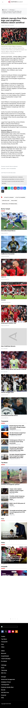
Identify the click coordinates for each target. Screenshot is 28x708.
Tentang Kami (5, 684)
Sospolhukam (5, 656)
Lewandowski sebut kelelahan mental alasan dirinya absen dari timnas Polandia (13, 368)
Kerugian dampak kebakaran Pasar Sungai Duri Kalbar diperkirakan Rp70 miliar (17, 456)
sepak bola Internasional (9, 203)
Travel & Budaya (5, 658)
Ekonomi (3, 653)
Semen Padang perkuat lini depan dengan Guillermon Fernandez (14, 253)
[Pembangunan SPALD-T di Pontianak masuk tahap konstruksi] (4, 442)
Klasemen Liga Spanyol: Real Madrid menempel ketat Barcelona (12, 414)
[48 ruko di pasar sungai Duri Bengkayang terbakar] (4, 435)
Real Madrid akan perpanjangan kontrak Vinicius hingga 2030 (13, 391)
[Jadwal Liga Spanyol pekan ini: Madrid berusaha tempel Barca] (14, 221)
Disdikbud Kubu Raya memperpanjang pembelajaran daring (11, 534)
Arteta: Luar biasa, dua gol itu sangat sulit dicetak (13, 299)
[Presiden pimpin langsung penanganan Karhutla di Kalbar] (4, 498)
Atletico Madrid (20, 197)
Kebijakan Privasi (6, 682)
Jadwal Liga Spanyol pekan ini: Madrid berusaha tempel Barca (12, 229)
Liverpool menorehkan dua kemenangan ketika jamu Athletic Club (13, 322)
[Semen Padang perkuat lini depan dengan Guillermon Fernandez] (14, 244)
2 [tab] (12, 541)
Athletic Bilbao (9, 197)
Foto (2, 518)
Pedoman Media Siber (7, 687)
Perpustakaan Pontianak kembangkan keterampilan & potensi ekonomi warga (13, 558)
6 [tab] (15, 564)
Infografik (4, 566)
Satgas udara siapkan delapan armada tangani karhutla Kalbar (16, 490)
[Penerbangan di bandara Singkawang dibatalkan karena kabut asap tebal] (4, 449)
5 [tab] (18, 541)
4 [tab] (16, 541)
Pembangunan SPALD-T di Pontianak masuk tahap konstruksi (16, 441)
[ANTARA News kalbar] (15, 1)
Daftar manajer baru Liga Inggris (12, 613)
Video (3, 542)
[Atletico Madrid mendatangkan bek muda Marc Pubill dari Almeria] (14, 336)
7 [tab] (17, 564)
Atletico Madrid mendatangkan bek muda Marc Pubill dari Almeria (13, 345)
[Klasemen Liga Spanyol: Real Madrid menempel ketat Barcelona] (14, 406)
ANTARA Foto (5, 692)
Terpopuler (4, 421)
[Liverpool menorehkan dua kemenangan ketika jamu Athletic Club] (14, 313)
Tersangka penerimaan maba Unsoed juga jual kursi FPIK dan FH (17, 512)
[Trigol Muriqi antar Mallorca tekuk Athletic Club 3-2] (14, 267)
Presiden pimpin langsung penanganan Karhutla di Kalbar (16, 497)
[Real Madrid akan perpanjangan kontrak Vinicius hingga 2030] (14, 383)
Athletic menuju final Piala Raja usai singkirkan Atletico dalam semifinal (12, 12)
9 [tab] (22, 564)
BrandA (3, 690)
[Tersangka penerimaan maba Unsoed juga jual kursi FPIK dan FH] (4, 512)
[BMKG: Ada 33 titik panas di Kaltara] (4, 505)
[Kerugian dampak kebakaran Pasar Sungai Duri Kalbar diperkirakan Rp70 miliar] (4, 456)
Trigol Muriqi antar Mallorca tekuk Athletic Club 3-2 (14, 276)
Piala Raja (14, 200)
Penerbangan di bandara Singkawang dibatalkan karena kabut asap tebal (16, 449)
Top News (4, 462)
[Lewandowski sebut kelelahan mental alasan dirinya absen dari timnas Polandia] (14, 359)
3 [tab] (14, 541)
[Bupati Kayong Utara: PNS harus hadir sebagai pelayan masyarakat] (4, 428)
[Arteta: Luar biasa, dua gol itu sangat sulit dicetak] (14, 290)
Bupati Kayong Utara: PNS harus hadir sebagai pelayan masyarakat (17, 427)
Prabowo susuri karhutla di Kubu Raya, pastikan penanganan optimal (12, 483)
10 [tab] (24, 564)
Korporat (3, 695)
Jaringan (3, 676)
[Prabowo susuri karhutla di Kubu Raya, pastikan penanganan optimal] (14, 475)
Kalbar (3, 650)
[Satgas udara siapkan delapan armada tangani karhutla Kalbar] (4, 491)
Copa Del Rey (5, 200)
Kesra (2, 667)
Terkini (3, 636)
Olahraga (11, 9)
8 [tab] (19, 564)
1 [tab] (9, 541)
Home (5, 9)
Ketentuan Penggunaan (8, 679)
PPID (2, 697)
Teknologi (4, 670)
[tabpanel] (14, 531)
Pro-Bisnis (4, 661)
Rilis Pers (3, 673)
